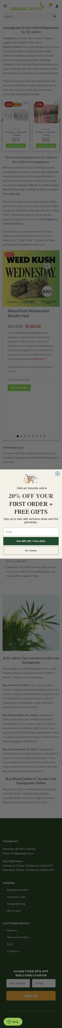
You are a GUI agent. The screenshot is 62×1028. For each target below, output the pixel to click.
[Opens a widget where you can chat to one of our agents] (12, 1022)
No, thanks (31, 550)
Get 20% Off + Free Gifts (31, 541)
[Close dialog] (57, 474)
